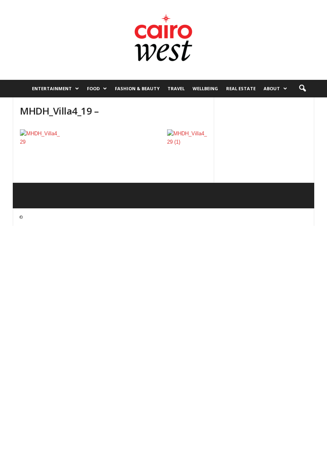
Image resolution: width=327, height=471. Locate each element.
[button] (302, 88)
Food (93, 88)
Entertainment (52, 88)
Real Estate (241, 88)
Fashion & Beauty (137, 88)
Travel (176, 88)
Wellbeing (205, 88)
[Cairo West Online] (163, 40)
